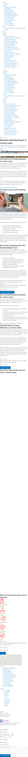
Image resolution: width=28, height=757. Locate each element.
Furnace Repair (7, 21)
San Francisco (7, 700)
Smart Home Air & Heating (19, 215)
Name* (2, 732)
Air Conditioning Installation (10, 13)
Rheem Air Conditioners (9, 62)
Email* (1, 742)
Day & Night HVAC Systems (10, 47)
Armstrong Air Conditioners (10, 41)
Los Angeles (7, 690)
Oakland (6, 705)
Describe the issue (4, 744)
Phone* (2, 739)
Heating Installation (8, 10)
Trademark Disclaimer (13, 726)
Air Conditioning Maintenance (11, 15)
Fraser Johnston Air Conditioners (12, 49)
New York (6, 703)
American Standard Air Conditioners (12, 37)
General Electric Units (9, 52)
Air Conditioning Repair (9, 17)
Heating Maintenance (9, 12)
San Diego (6, 701)
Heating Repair (7, 8)
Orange (6, 693)
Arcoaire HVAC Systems (10, 39)
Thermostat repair (7, 679)
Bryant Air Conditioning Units (11, 42)
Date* (1, 734)
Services (5, 5)
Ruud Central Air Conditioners (11, 63)
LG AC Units (7, 59)
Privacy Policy (3, 726)
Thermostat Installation (9, 20)
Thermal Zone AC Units (9, 67)
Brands (4, 34)
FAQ (4, 31)
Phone (1, 289)
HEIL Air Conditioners (9, 55)
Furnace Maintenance (9, 25)
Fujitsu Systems (8, 50)
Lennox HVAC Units (8, 57)
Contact (5, 33)
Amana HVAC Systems (9, 36)
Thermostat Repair (8, 18)
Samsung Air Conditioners (10, 65)
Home (4, 2)
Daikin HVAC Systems (9, 46)
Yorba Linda (6, 153)
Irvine (5, 697)
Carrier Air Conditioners (9, 44)
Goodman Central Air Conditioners (12, 54)
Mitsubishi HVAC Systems (10, 60)
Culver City (7, 692)
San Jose (6, 698)
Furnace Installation (9, 23)
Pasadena (6, 695)
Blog (4, 26)
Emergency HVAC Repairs (10, 7)
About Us (6, 4)
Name (1, 647)
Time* (1, 736)
